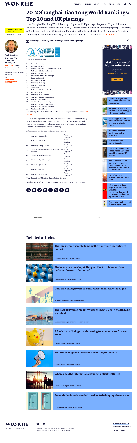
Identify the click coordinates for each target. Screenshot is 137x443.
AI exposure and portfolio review (116, 142)
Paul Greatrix (11, 55)
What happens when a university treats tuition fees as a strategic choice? (119, 122)
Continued (109, 34)
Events (88, 4)
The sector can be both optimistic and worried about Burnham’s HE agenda (119, 152)
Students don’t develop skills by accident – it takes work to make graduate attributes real (89, 268)
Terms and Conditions (122, 427)
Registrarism (9, 35)
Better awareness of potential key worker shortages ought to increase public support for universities (119, 165)
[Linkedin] (43, 424)
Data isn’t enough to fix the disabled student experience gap (90, 289)
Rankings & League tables (11, 80)
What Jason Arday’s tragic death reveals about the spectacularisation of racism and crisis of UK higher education (119, 191)
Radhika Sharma (61, 407)
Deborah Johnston (62, 300)
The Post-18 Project (75, 322)
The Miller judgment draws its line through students (86, 353)
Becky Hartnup (60, 279)
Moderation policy (121, 423)
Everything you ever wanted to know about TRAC (119, 177)
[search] (130, 4)
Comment (69, 258)
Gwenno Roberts (61, 322)
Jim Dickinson (60, 258)
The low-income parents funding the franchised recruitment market (90, 247)
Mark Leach (9, 65)
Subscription (108, 4)
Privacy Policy (119, 430)
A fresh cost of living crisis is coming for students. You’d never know (91, 332)
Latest (96, 4)
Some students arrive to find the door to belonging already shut (92, 395)
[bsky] (125, 4)
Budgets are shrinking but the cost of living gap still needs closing (120, 111)
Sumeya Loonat (60, 386)
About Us (77, 4)
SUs (118, 4)
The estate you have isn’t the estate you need (120, 203)
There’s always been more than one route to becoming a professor (119, 101)
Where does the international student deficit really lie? (87, 374)
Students (9, 83)
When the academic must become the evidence (117, 133)
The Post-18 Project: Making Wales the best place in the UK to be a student (92, 311)
